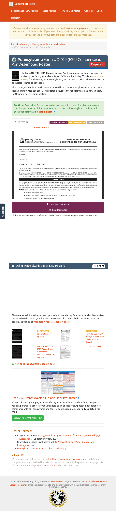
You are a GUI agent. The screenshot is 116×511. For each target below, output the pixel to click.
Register (15, 18)
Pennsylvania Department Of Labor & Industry (41, 448)
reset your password (78, 28)
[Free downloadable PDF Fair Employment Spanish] (17, 336)
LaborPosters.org (20, 44)
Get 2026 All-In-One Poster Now (27, 418)
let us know (49, 465)
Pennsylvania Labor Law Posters (48, 44)
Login (99, 10)
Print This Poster (59, 210)
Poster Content (41, 127)
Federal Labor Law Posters (24, 10)
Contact (88, 10)
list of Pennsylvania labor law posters (65, 459)
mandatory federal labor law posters (53, 321)
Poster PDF (20, 121)
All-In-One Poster (71, 10)
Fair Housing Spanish (94, 346)
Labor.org (25, 3)
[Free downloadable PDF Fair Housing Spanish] (65, 352)
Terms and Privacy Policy (95, 481)
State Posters (50, 10)
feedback (3, 212)
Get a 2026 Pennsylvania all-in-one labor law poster (45, 397)
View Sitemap (57, 481)
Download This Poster (59, 204)
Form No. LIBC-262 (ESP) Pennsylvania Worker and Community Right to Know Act (45, 351)
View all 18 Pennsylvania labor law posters (36, 364)
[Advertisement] (58, 240)
